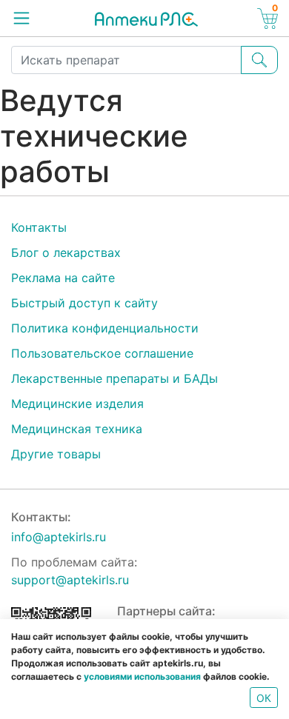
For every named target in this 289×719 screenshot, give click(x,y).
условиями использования (142, 676)
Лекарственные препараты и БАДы (114, 378)
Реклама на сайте (63, 277)
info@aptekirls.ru (58, 536)
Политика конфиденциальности (105, 328)
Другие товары (56, 454)
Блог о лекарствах (66, 252)
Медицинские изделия (77, 403)
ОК (263, 698)
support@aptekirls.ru (70, 579)
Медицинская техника (76, 428)
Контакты (39, 227)
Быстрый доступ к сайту (84, 302)
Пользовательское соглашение (102, 353)
